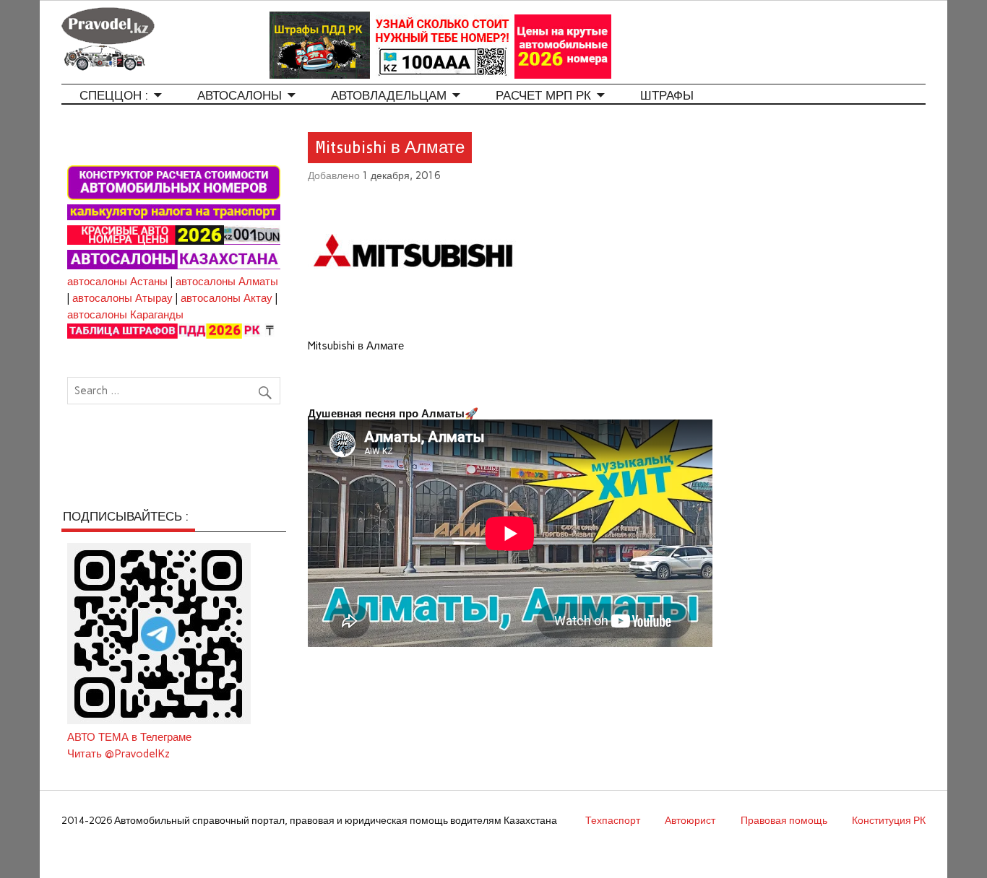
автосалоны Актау (226, 298)
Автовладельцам (389, 96)
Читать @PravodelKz (118, 753)
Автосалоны (239, 96)
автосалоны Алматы (227, 281)
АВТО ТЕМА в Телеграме (129, 737)
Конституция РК (889, 820)
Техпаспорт (612, 820)
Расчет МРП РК (543, 96)
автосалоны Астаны (117, 281)
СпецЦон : (113, 96)
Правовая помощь (784, 820)
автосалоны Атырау (122, 298)
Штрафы (667, 96)
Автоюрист (690, 820)
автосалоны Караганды (125, 314)
